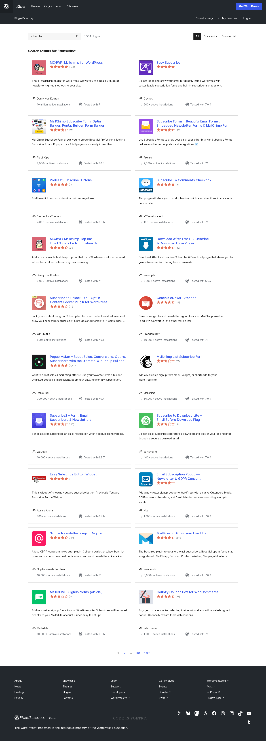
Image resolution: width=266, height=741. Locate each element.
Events (163, 686)
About (18, 680)
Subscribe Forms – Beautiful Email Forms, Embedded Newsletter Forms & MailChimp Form (194, 123)
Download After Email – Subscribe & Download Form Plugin (183, 241)
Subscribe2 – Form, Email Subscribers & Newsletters (71, 418)
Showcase (69, 680)
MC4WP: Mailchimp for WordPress (76, 62)
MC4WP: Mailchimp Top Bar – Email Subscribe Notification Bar (74, 241)
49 (138, 653)
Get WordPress (249, 6)
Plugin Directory (24, 18)
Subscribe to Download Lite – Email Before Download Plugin (179, 418)
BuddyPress (216, 697)
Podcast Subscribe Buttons (71, 180)
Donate (165, 692)
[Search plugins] (77, 36)
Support (116, 686)
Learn (114, 680)
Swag (164, 697)
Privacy (18, 697)
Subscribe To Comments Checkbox (184, 180)
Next (146, 652)
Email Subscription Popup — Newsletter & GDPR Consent (179, 476)
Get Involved (166, 680)
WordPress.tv (120, 697)
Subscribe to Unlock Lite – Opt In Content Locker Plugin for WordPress (78, 300)
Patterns (68, 697)
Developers (118, 692)
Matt (211, 686)
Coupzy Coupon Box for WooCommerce (188, 592)
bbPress (213, 692)
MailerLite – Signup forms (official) (76, 592)
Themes (67, 686)
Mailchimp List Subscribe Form (180, 357)
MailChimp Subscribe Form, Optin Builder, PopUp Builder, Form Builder (77, 123)
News (17, 686)
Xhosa (52, 718)
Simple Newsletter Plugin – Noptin (76, 533)
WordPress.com (218, 680)
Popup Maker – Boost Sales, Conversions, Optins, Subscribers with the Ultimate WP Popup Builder (88, 359)
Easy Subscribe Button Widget (73, 474)
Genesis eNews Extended (177, 298)
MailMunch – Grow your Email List (182, 533)
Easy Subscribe (168, 62)
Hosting (19, 692)
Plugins (67, 692)
